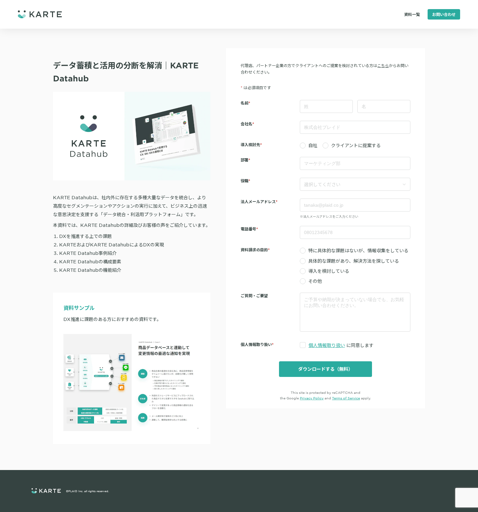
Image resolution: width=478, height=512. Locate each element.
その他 (315, 281)
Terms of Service (346, 398)
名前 (244, 102)
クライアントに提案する (356, 145)
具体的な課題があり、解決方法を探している (353, 261)
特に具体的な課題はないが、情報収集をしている (358, 250)
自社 (312, 145)
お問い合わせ (444, 14)
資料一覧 (412, 14)
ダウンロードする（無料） (325, 369)
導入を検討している (328, 271)
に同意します (341, 345)
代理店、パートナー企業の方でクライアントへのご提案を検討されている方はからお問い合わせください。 (324, 69)
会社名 (246, 123)
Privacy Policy (312, 398)
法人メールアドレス (258, 201)
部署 (244, 159)
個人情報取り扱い (327, 345)
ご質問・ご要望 (254, 295)
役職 (244, 180)
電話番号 (248, 228)
